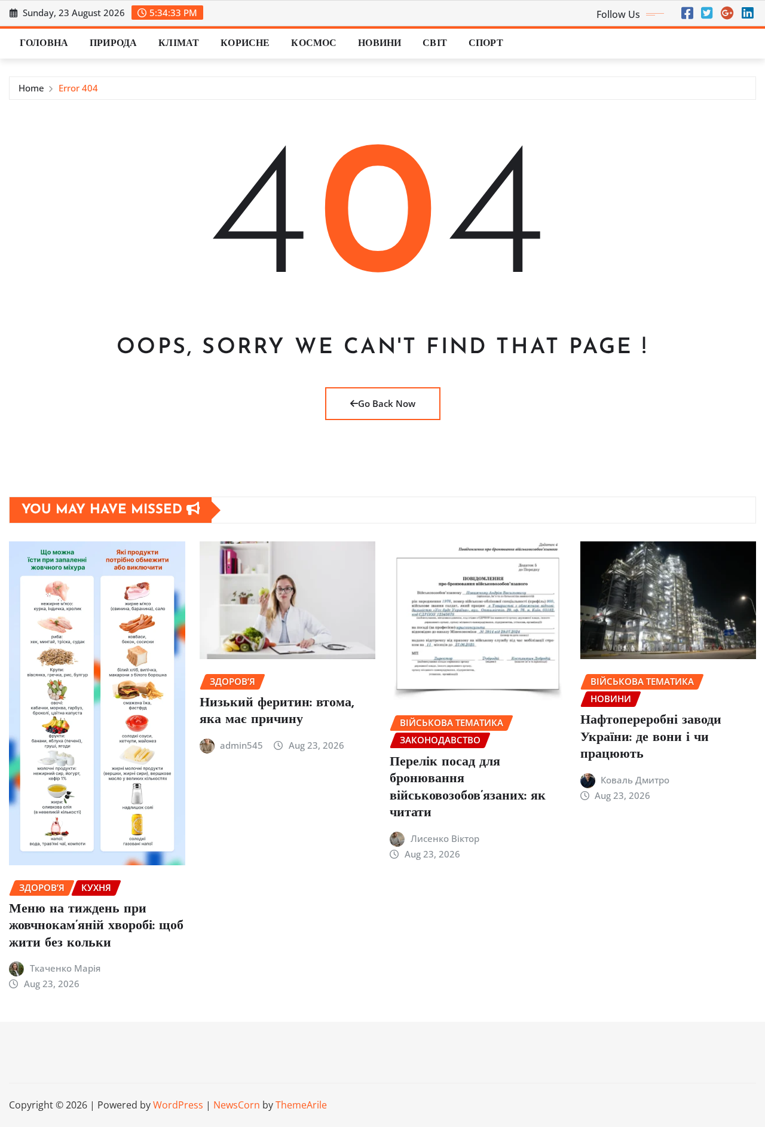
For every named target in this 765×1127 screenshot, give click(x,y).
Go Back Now (386, 403)
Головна (44, 43)
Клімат (178, 43)
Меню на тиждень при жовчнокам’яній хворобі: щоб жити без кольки (96, 926)
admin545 (241, 745)
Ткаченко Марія (65, 968)
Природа (113, 43)
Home (31, 88)
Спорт (486, 43)
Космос (313, 43)
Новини (379, 43)
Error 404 (78, 88)
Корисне (245, 43)
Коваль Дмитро (635, 780)
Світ (435, 43)
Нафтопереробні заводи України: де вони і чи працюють (650, 737)
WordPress (178, 1104)
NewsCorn (236, 1104)
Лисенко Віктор (445, 838)
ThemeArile (301, 1104)
